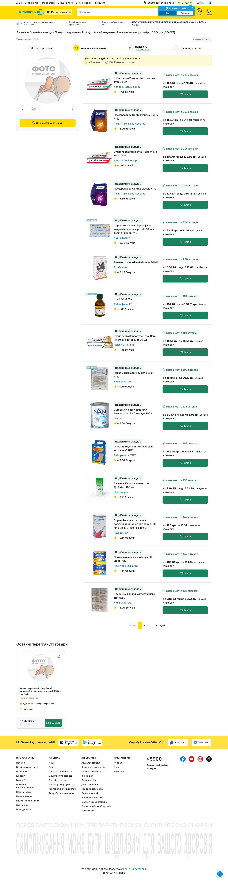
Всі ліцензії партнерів (27, 767)
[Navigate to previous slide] (22, 109)
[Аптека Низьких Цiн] (30, 12)
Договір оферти (57, 780)
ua (198, 2)
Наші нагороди (24, 792)
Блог (51, 767)
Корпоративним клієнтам (62, 788)
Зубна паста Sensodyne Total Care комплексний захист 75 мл (135, 337)
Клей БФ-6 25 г (123, 299)
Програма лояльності (60, 771)
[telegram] (201, 742)
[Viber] (178, 742)
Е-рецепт (100, 2)
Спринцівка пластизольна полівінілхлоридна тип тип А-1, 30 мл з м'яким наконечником (135, 524)
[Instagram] (200, 784)
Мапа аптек (48, 2)
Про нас (20, 762)
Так (167, 13)
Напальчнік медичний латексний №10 (134, 374)
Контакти (21, 775)
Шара (117, 767)
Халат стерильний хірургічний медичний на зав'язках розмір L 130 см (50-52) (40, 691)
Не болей (119, 771)
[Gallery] (47, 109)
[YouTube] (191, 784)
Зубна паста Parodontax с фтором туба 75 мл (135, 79)
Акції (19, 2)
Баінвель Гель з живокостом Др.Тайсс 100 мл (131, 485)
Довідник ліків (65, 2)
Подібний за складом (122, 62)
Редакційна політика (92, 797)
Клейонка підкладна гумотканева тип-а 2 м (134, 595)
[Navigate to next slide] (72, 109)
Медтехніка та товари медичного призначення (39, 23)
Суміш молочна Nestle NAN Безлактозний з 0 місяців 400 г (133, 411)
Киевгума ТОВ (122, 381)
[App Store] (68, 742)
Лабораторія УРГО (125, 455)
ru (202, 2)
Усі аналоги (96, 62)
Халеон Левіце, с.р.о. (127, 86)
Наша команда (24, 796)
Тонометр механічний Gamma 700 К (136, 262)
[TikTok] (209, 784)
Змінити (185, 13)
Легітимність (88, 810)
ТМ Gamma (120, 267)
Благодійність (23, 809)
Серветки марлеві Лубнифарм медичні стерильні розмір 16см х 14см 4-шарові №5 (134, 229)
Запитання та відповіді (93, 767)
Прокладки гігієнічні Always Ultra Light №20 (134, 559)
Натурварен (121, 492)
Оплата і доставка (91, 771)
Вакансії (20, 780)
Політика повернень (92, 788)
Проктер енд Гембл (126, 565)
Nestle (117, 418)
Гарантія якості (89, 793)
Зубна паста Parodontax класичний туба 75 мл (135, 153)
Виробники (87, 775)
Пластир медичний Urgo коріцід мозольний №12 (133, 448)
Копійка (118, 762)
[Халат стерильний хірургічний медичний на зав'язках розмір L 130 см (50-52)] (40, 667)
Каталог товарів (61, 12)
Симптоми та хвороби (60, 775)
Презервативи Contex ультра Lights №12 (136, 116)
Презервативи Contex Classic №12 (135, 188)
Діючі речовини (84, 2)
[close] (192, 7)
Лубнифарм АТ (123, 237)
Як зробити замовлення (61, 793)
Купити (187, 94)
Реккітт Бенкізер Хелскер (129, 123)
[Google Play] (92, 742)
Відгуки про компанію (27, 800)
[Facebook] (183, 784)
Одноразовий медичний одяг (112, 23)
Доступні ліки (32, 2)
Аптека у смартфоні (59, 784)
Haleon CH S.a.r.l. (124, 344)
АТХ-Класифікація (90, 762)
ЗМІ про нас (22, 805)
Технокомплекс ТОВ (27, 39)
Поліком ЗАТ (122, 532)
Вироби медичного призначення (77, 23)
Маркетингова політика (94, 802)
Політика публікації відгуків (96, 806)
